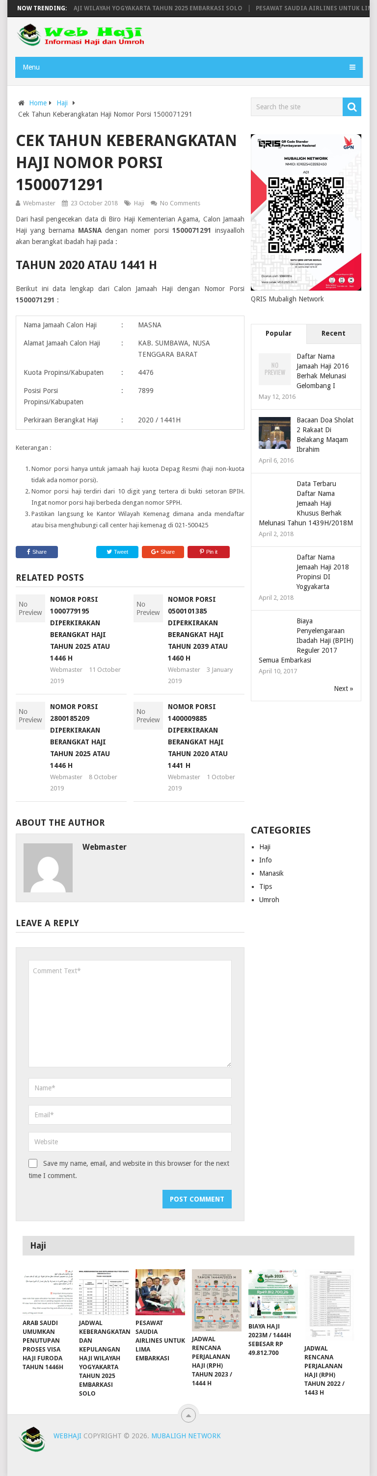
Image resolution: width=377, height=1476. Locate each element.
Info (265, 860)
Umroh (269, 900)
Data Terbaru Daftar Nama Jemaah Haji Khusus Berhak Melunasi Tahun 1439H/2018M (306, 503)
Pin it (211, 552)
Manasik (271, 873)
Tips (265, 886)
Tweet (120, 552)
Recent (334, 333)
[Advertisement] (306, 763)
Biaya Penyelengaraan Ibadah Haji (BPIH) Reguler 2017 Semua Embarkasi (306, 640)
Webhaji (67, 1436)
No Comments (180, 203)
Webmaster (39, 203)
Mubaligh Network (186, 1436)
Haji (62, 103)
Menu (31, 67)
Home (38, 103)
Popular (279, 333)
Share (39, 552)
